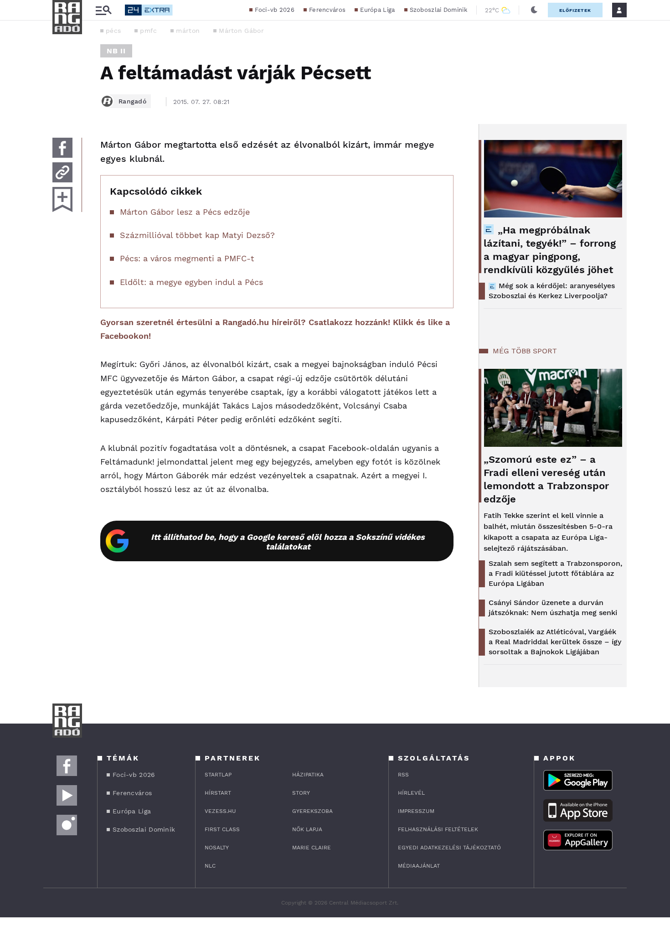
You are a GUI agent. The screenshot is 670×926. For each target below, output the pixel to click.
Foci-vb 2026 (274, 9)
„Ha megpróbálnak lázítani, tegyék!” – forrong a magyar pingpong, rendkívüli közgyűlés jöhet (550, 249)
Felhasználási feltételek (438, 829)
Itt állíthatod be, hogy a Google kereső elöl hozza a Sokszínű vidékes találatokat (288, 541)
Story (301, 793)
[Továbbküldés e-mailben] (62, 172)
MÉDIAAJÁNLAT (419, 866)
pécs (113, 30)
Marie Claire (311, 847)
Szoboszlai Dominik (438, 9)
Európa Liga (377, 9)
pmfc (148, 30)
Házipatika (308, 774)
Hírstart (218, 793)
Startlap (218, 774)
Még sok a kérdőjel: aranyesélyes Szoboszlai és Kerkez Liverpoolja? (552, 290)
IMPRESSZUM (416, 811)
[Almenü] (103, 10)
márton (188, 30)
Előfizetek (575, 10)
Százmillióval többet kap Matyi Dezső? (197, 235)
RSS (403, 774)
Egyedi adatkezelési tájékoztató (449, 847)
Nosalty (217, 847)
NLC (210, 866)
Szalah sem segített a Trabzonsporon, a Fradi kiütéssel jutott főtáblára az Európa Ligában (555, 573)
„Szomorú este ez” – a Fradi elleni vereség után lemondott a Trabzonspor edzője (546, 479)
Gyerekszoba (312, 811)
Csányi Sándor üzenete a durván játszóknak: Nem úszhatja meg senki (553, 607)
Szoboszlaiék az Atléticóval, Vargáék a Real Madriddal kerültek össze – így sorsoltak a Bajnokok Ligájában (555, 641)
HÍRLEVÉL (411, 793)
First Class (222, 829)
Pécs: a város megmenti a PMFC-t (187, 258)
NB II (116, 51)
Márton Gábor (241, 30)
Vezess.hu (220, 811)
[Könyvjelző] (62, 199)
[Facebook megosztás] (62, 148)
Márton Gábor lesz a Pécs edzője (185, 212)
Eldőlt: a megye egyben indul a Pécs (191, 282)
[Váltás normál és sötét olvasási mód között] (534, 10)
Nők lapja (307, 829)
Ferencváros (327, 9)
